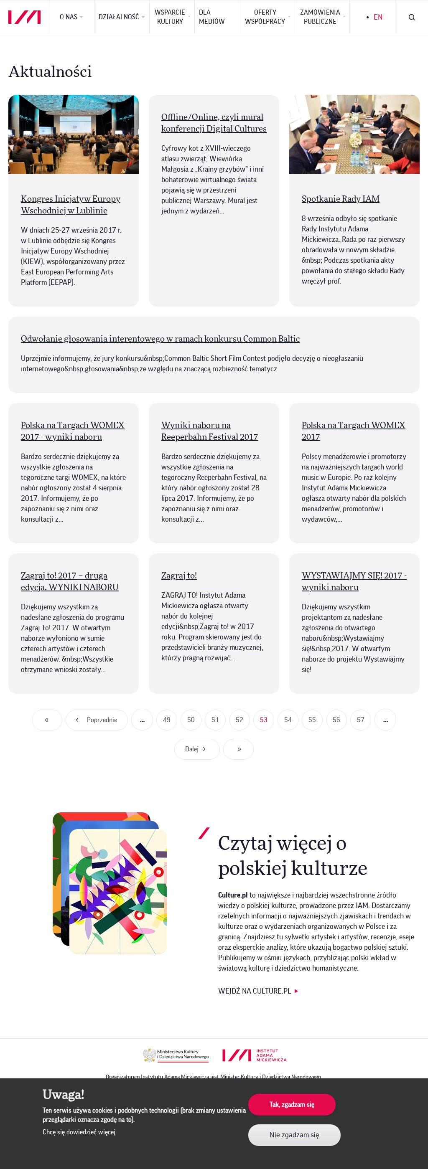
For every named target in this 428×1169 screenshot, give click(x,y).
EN (378, 17)
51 (218, 723)
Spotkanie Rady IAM (341, 199)
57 (364, 723)
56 (340, 723)
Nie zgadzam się (294, 1135)
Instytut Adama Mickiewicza (254, 1055)
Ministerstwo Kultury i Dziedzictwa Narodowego (176, 1055)
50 (194, 723)
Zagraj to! (179, 576)
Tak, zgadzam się (292, 1104)
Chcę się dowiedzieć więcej (79, 1132)
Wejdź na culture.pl (254, 991)
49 (170, 723)
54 (291, 723)
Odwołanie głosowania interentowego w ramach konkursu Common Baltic (160, 339)
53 (267, 723)
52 (243, 723)
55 (315, 723)
